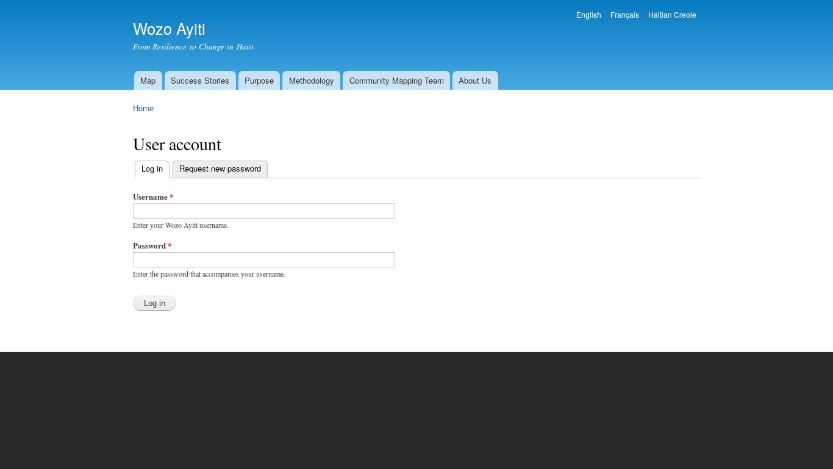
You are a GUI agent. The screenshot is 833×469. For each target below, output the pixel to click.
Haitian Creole (672, 14)
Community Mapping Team (396, 80)
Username (153, 196)
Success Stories (200, 80)
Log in (155, 168)
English (588, 14)
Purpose (259, 80)
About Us (475, 80)
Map (148, 80)
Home (143, 108)
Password (152, 245)
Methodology (311, 80)
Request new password (220, 168)
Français (624, 14)
